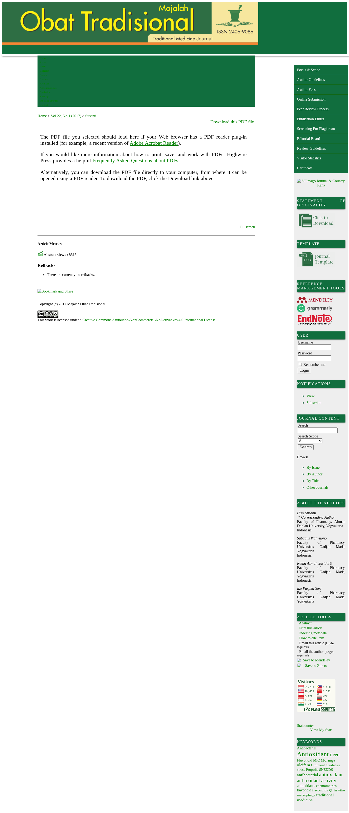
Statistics (45, 92)
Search (43, 75)
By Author (314, 474)
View (311, 396)
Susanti (90, 116)
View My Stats (321, 730)
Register (44, 71)
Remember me (314, 364)
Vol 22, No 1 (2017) (66, 116)
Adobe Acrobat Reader (154, 143)
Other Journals (317, 487)
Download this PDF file (232, 121)
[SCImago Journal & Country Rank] (321, 185)
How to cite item (311, 638)
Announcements (48, 88)
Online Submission (311, 99)
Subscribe (314, 403)
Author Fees (306, 90)
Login (43, 66)
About (43, 62)
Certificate (304, 168)
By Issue (313, 467)
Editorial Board (308, 139)
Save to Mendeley (316, 660)
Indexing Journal (49, 100)
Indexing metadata (313, 633)
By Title (313, 481)
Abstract (305, 623)
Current (44, 79)
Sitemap (44, 96)
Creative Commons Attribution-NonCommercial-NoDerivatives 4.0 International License (149, 320)
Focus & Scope (308, 70)
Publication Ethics (310, 119)
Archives (44, 83)
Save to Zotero (315, 666)
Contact (44, 105)
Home (43, 58)
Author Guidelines (311, 80)
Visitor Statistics (309, 158)
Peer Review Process (313, 109)
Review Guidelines (311, 148)
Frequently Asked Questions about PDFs (135, 160)
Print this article (310, 628)
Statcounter (305, 726)
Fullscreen (247, 227)
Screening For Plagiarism (316, 129)
